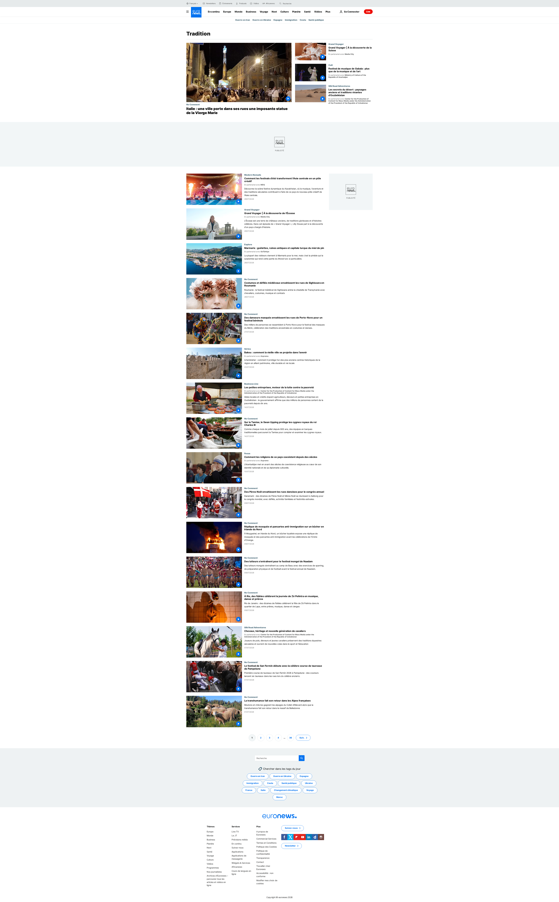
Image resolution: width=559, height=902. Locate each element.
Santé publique (316, 20)
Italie (263, 790)
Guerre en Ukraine (261, 20)
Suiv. (301, 737)
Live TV (235, 831)
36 (290, 737)
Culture (284, 11)
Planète (296, 11)
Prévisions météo (240, 839)
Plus (258, 826)
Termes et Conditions (266, 842)
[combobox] (295, 3)
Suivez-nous (237, 847)
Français (192, 3)
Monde (238, 11)
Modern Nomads (252, 175)
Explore (248, 244)
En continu (214, 11)
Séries (247, 349)
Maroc (279, 797)
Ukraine (309, 783)
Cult (330, 65)
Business (251, 11)
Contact (260, 862)
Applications (237, 851)
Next (274, 11)
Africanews (237, 867)
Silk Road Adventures (339, 86)
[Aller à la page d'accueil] (196, 12)
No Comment (193, 104)
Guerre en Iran (242, 20)
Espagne (278, 20)
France (248, 790)
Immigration (291, 20)
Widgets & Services (241, 863)
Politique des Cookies (266, 846)
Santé (307, 11)
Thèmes (210, 826)
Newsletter (290, 845)
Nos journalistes (214, 871)
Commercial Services (266, 838)
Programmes (213, 867)
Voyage (264, 11)
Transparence (262, 858)
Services (236, 826)
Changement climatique (286, 790)
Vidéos (318, 11)
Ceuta (303, 20)
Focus (247, 453)
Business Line (251, 384)
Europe (227, 11)
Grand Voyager (336, 44)
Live (368, 11)
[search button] (280, 3)
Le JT (234, 835)
